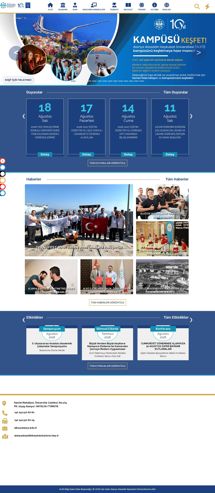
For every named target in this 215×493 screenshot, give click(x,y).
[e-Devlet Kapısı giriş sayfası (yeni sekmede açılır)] (170, 391)
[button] (50, 6)
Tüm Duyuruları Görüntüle (108, 163)
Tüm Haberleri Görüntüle (107, 302)
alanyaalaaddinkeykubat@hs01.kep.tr (36, 449)
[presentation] (24, 115)
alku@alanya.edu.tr (25, 441)
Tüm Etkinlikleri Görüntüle (108, 365)
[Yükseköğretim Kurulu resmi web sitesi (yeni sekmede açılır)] (45, 391)
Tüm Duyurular (175, 92)
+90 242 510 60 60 (24, 426)
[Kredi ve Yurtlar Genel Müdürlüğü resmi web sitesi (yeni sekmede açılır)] (95, 391)
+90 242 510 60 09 (24, 433)
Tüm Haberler (177, 179)
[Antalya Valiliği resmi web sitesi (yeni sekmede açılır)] (120, 391)
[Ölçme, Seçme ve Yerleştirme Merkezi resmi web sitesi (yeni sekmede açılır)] (70, 391)
